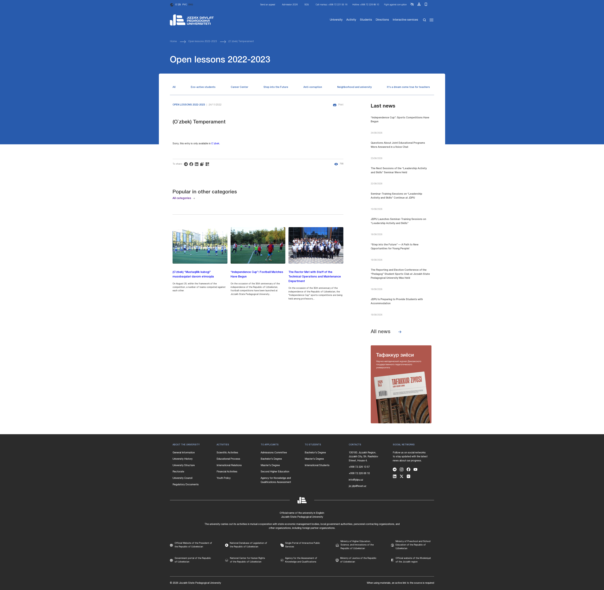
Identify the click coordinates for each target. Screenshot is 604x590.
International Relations (229, 465)
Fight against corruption (395, 5)
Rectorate (178, 472)
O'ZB (178, 5)
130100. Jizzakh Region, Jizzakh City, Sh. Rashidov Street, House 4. (363, 457)
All (174, 87)
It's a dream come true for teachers (408, 87)
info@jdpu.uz (356, 480)
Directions (382, 20)
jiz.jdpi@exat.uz (357, 486)
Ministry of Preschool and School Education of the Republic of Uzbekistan (413, 545)
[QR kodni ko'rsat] (208, 164)
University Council (182, 478)
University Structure (184, 465)
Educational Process (228, 459)
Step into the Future (275, 87)
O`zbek (215, 144)
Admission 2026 (290, 5)
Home (173, 41)
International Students (317, 465)
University (336, 20)
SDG (307, 5)
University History (183, 459)
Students (366, 20)
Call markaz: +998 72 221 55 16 (331, 5)
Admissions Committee (274, 453)
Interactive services (405, 20)
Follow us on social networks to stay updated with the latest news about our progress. (410, 457)
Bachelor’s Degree (271, 459)
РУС (184, 5)
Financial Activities (227, 472)
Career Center (239, 87)
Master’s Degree (270, 465)
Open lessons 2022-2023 (202, 41)
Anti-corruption (312, 87)
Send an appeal (267, 5)
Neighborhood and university (354, 87)
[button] (412, 6)
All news (380, 332)
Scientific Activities (227, 453)
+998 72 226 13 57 (359, 467)
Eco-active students (203, 87)
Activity (351, 20)
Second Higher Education (275, 472)
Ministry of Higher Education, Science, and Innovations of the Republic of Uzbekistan (357, 545)
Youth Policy (224, 478)
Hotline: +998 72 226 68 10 (365, 5)
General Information (184, 453)
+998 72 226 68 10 (359, 473)
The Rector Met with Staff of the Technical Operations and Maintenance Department (314, 277)
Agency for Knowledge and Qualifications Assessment (276, 480)
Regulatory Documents (186, 485)
